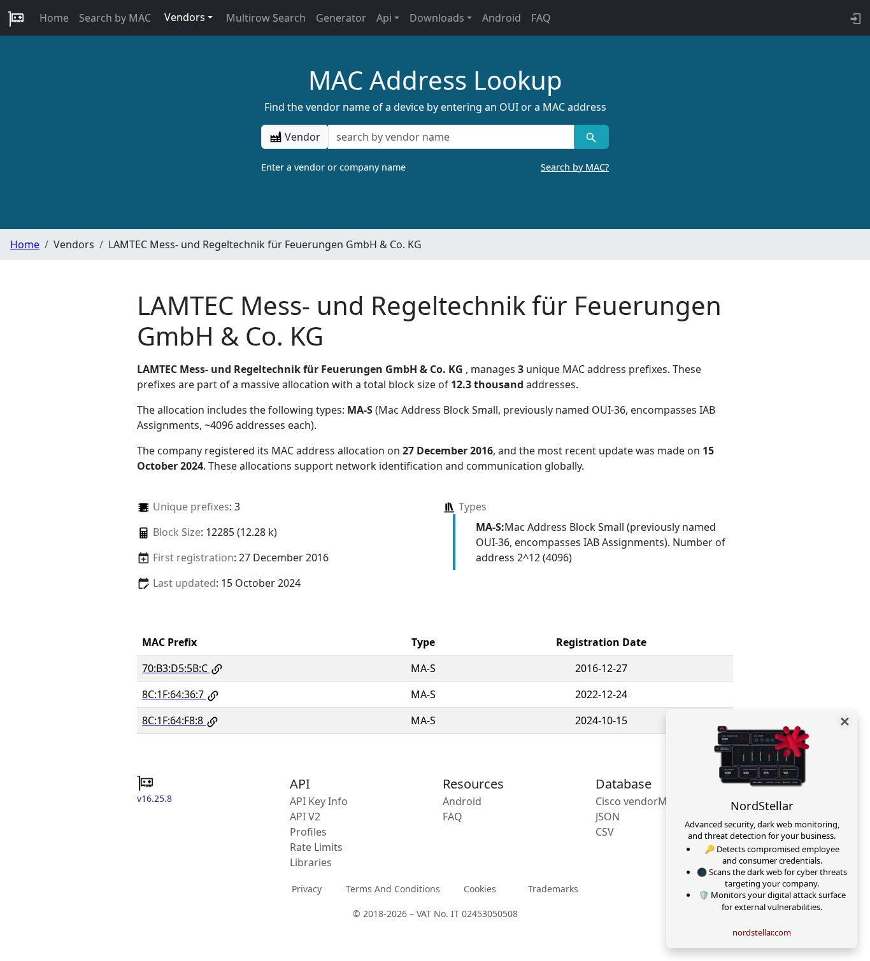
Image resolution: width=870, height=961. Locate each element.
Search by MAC (115, 18)
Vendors (184, 17)
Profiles (308, 832)
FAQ (541, 18)
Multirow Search (266, 18)
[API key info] (854, 17)
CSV (604, 832)
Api (384, 18)
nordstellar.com (761, 932)
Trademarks (553, 888)
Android (501, 18)
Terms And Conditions (393, 888)
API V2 (305, 817)
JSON (607, 817)
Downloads (437, 18)
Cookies (480, 888)
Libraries (311, 862)
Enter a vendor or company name (435, 167)
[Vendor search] (591, 137)
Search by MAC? (575, 167)
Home (54, 18)
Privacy (307, 888)
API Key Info (319, 801)
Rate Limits (316, 847)
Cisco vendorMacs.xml (649, 801)
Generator (341, 18)
